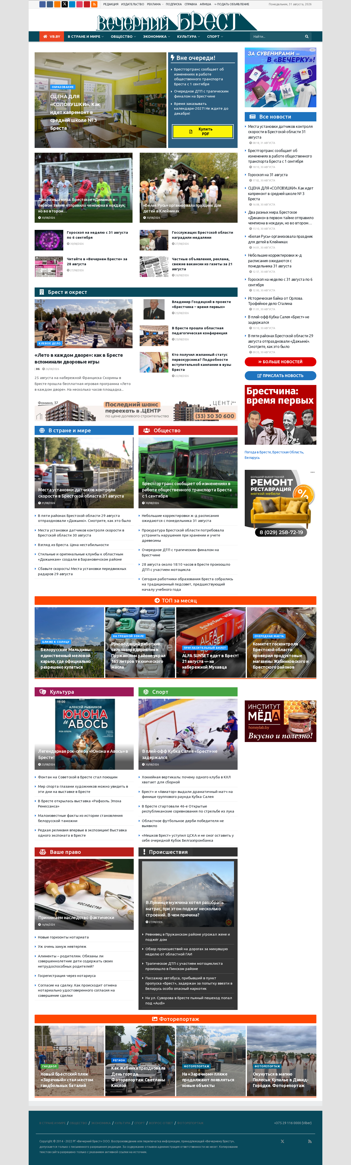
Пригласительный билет (205, 647)
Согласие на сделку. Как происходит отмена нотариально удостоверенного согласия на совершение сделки (77, 990)
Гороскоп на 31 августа (268, 175)
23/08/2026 (48, 764)
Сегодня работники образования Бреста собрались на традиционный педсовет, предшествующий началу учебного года (187, 584)
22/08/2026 (182, 375)
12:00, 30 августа (263, 290)
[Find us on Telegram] (72, 4)
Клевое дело (50, 343)
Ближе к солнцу (55, 641)
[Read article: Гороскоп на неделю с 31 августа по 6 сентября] (49, 240)
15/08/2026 (121, 676)
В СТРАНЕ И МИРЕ (84, 36)
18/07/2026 (192, 1094)
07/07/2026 (262, 1094)
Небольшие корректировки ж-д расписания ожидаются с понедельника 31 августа (275, 260)
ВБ (38, 369)
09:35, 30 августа (263, 352)
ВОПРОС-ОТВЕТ (161, 1123)
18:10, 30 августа (263, 167)
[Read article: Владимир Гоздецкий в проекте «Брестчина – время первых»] (154, 309)
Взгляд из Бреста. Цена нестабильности (73, 545)
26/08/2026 (182, 275)
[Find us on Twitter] (65, 4)
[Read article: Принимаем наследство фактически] (84, 894)
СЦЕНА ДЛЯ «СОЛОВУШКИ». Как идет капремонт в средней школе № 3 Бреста (75, 112)
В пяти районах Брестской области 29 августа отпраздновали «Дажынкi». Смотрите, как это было (280, 341)
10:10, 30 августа (263, 328)
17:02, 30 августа (263, 180)
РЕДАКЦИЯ (110, 4)
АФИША (205, 4)
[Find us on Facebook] (42, 4)
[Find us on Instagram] (79, 4)
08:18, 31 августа (263, 142)
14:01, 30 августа (263, 247)
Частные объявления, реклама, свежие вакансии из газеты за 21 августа (202, 264)
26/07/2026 (50, 1094)
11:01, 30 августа (263, 309)
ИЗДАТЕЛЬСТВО (132, 4)
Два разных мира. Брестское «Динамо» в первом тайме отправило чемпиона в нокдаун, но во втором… (81, 205)
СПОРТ (213, 36)
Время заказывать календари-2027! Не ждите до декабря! (201, 108)
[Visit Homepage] (175, 20)
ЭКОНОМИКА (155, 36)
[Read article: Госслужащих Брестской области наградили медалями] (154, 240)
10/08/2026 (50, 676)
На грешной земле (128, 636)
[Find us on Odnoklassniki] (57, 4)
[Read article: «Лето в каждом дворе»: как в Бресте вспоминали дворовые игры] (84, 323)
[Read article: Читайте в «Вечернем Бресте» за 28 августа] (49, 266)
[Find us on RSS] (94, 4)
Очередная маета (269, 636)
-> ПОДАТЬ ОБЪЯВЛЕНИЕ (231, 4)
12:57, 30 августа (263, 271)
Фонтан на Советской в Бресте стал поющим (77, 777)
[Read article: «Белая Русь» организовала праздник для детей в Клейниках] (189, 188)
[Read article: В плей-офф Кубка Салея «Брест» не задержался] (188, 734)
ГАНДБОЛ (49, 1066)
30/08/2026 (94, 136)
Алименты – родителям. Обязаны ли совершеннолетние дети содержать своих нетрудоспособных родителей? (75, 961)
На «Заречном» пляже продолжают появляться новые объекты (208, 1080)
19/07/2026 (121, 1094)
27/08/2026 (182, 243)
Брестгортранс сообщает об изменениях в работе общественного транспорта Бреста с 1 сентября (187, 490)
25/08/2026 (182, 313)
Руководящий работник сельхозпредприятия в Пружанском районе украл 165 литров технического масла (138, 655)
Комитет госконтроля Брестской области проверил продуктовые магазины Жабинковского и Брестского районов (281, 655)
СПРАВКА (191, 4)
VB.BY (55, 36)
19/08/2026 (262, 676)
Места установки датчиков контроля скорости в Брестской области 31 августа (280, 131)
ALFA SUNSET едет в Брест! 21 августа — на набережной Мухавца (210, 661)
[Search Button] (307, 36)
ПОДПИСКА (174, 4)
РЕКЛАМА (154, 4)
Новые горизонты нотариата (63, 937)
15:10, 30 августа (263, 228)
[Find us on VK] (50, 4)
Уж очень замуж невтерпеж (62, 946)
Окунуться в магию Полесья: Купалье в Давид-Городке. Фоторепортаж (280, 1080)
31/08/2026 (48, 503)
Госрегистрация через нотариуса (67, 976)
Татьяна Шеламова (67, 136)
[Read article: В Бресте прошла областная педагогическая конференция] (154, 335)
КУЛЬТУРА (187, 36)
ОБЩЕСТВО (122, 36)
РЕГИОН (119, 1060)
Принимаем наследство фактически (76, 917)
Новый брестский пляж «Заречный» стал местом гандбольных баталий (67, 1080)
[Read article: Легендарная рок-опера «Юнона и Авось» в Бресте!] (84, 734)
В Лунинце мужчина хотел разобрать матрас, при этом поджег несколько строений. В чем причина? (185, 908)
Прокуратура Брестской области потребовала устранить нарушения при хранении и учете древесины (183, 535)
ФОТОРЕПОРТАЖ (196, 1066)
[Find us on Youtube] (87, 4)
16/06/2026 (48, 924)
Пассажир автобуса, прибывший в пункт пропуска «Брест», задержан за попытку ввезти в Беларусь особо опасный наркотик (188, 983)
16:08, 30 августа (263, 204)
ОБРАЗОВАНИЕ (63, 87)
